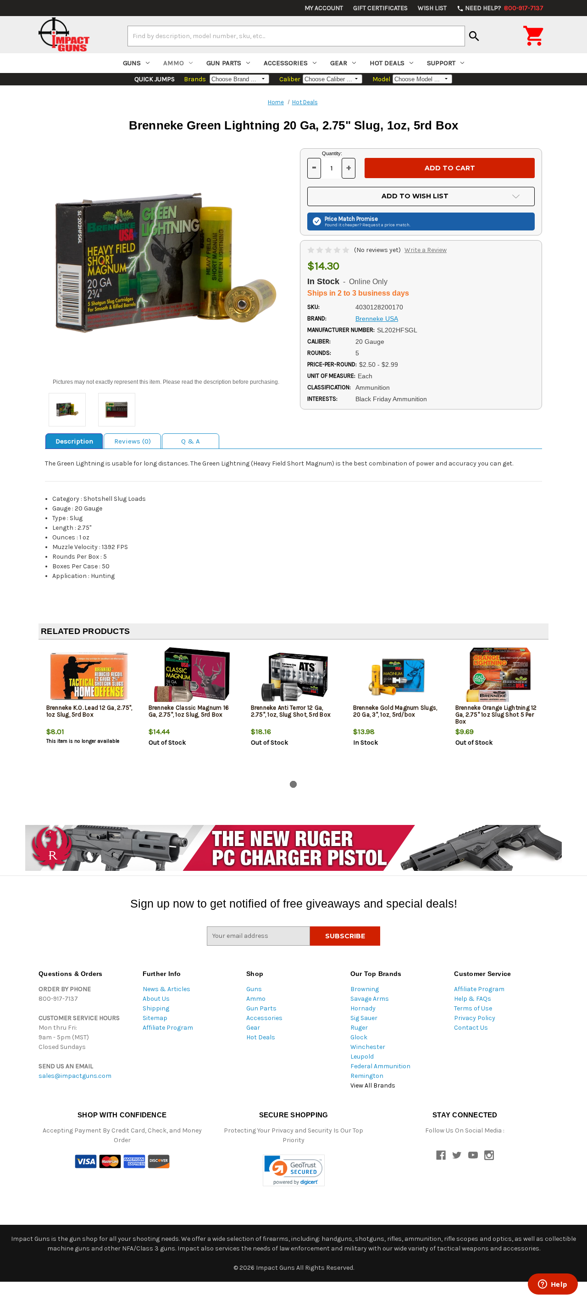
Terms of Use (473, 1008)
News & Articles (166, 989)
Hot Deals (387, 63)
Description (74, 441)
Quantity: (332, 153)
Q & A (190, 441)
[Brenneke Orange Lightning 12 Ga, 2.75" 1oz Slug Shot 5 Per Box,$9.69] (498, 677)
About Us (156, 999)
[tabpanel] (90, 712)
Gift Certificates (380, 8)
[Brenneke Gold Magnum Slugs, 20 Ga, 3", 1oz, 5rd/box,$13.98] (396, 677)
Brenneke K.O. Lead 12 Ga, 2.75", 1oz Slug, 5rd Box (89, 711)
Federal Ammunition (380, 1066)
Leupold (362, 1056)
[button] (293, 1170)
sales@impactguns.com (75, 1076)
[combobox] (296, 36)
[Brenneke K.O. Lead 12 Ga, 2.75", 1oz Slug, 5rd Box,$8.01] (89, 677)
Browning (364, 989)
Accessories (286, 63)
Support (441, 63)
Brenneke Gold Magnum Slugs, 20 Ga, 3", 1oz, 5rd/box (395, 711)
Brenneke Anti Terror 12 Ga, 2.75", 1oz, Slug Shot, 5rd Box (291, 711)
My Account (324, 8)
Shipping (156, 1008)
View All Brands (372, 1085)
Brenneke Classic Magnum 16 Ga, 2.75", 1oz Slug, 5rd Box (189, 711)
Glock (358, 1037)
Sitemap (155, 1018)
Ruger (359, 1028)
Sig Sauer (363, 1018)
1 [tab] (293, 784)
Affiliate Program (168, 1028)
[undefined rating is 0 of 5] (329, 250)
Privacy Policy (474, 1018)
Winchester (367, 1047)
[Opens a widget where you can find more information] (552, 1284)
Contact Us (471, 1028)
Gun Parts (223, 63)
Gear (338, 63)
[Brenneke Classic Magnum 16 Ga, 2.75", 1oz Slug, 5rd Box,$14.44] (192, 677)
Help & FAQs (472, 999)
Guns (132, 63)
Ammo (173, 63)
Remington (366, 1076)
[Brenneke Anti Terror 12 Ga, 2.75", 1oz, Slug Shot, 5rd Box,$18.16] (294, 677)
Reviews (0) (132, 441)
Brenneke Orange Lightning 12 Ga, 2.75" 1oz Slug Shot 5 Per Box (496, 714)
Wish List (432, 8)
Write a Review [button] (425, 250)
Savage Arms (369, 999)
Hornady (363, 1008)
